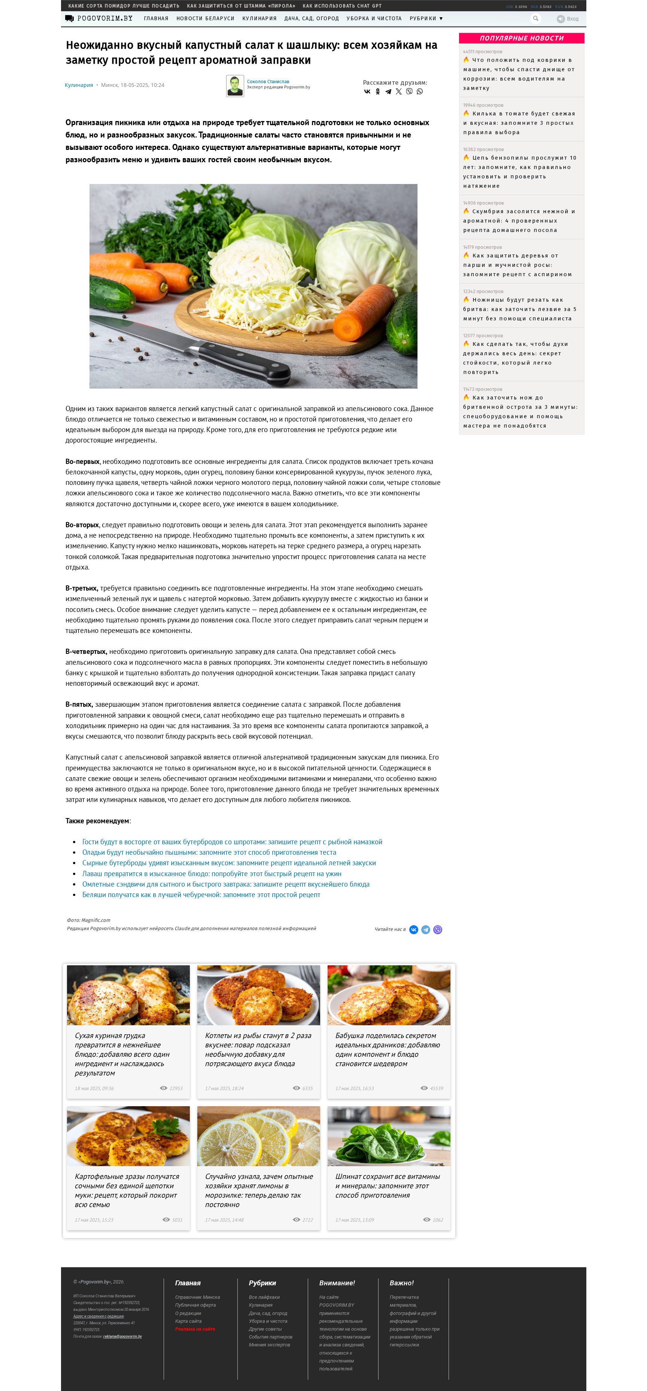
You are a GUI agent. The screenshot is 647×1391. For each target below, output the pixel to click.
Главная (156, 18)
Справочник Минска (197, 1297)
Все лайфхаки (264, 1297)
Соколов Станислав (268, 81)
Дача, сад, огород (312, 18)
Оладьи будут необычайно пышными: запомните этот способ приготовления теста (209, 852)
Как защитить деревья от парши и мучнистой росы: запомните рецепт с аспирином (517, 265)
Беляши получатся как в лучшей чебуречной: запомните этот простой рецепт (201, 894)
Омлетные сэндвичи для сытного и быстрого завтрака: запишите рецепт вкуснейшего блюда (226, 883)
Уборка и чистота (374, 18)
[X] (398, 91)
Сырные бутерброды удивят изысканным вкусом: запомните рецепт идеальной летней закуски (229, 862)
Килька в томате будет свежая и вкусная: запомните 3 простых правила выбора (519, 123)
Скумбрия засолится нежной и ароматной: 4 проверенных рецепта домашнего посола (519, 220)
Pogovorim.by (95, 1282)
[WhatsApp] (419, 91)
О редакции (188, 1313)
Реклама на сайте (195, 1329)
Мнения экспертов (269, 1345)
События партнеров (270, 1337)
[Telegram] (388, 91)
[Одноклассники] (377, 91)
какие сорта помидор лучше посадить (124, 6)
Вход (573, 19)
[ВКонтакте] (367, 91)
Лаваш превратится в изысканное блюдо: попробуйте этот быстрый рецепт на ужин (211, 873)
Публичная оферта (195, 1305)
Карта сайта (188, 1321)
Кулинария (259, 18)
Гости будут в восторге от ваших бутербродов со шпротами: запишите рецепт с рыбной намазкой (232, 841)
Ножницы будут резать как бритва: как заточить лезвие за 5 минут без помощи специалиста (520, 309)
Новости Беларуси (205, 18)
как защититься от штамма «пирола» (241, 6)
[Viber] (409, 91)
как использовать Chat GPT (342, 6)
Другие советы (265, 1329)
